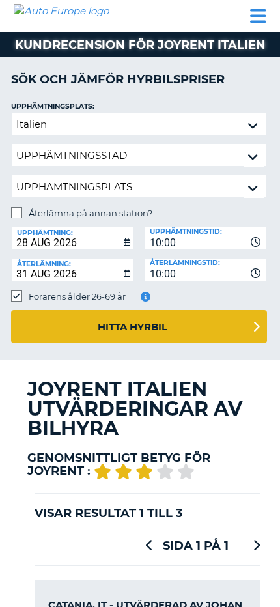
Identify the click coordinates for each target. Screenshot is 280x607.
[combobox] (205, 238)
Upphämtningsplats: (52, 106)
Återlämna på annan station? (90, 213)
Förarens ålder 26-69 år (77, 296)
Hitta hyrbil (132, 326)
